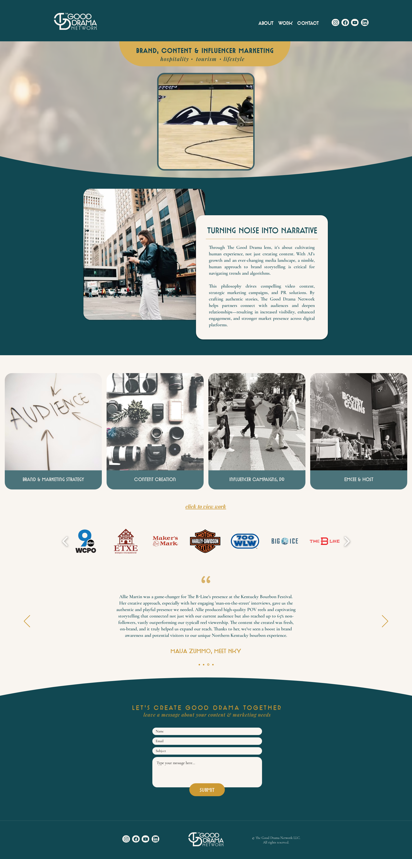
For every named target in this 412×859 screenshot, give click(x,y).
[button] (247, 164)
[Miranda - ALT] (203, 664)
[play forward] (346, 541)
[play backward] (65, 541)
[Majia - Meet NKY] (208, 664)
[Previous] (27, 621)
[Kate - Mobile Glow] (212, 665)
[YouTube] (355, 22)
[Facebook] (345, 22)
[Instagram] (335, 22)
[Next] (385, 621)
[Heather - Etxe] (199, 664)
